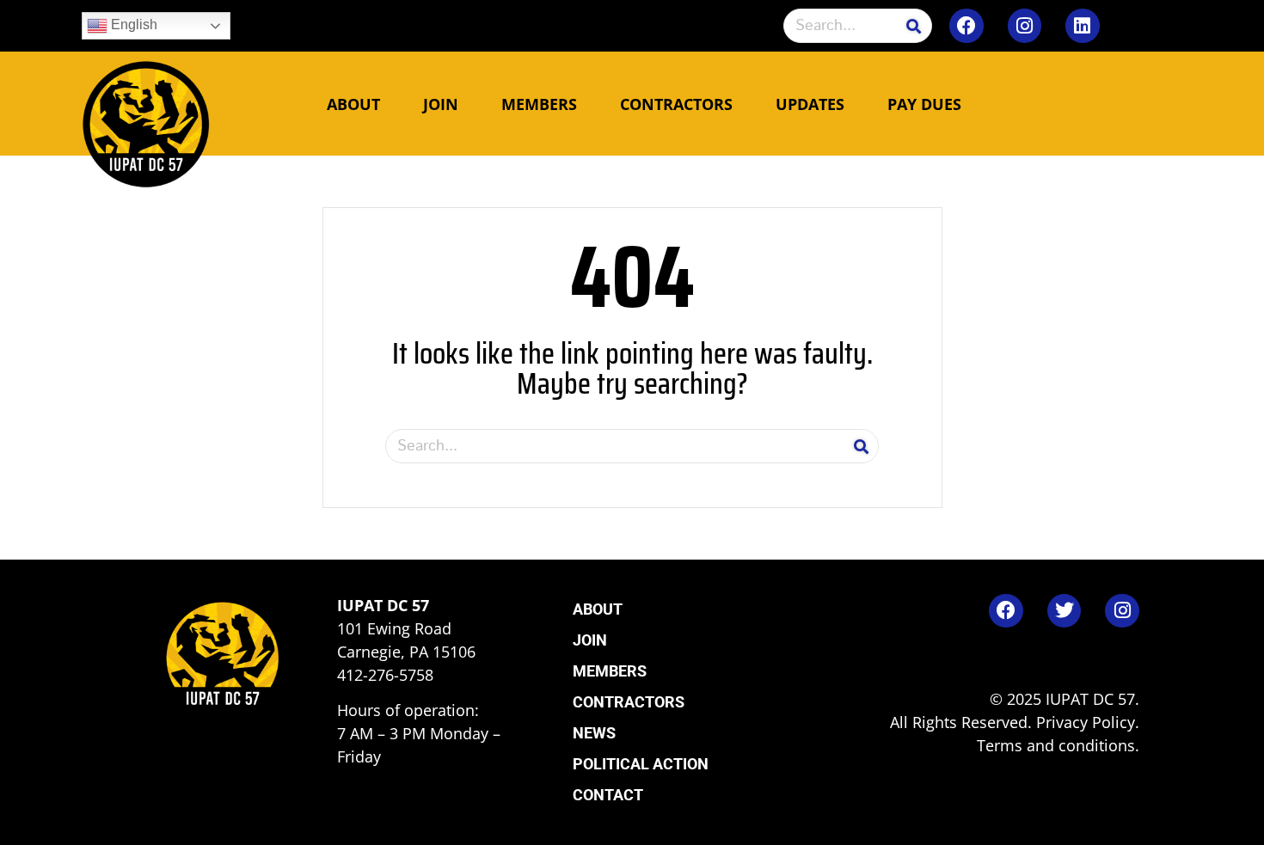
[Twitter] (1064, 611)
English (132, 24)
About (353, 104)
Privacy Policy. (1087, 722)
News (594, 733)
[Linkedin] (1082, 26)
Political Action (641, 764)
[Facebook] (966, 26)
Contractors (676, 104)
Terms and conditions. (1058, 745)
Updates (810, 104)
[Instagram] (1025, 26)
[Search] (914, 25)
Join (440, 104)
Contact (608, 795)
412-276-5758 (385, 674)
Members (539, 104)
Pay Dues (924, 104)
